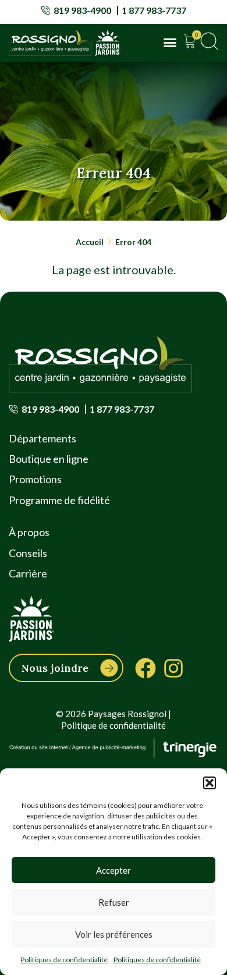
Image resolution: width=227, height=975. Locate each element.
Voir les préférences (113, 934)
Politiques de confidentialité (64, 959)
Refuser (113, 902)
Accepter (113, 870)
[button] (209, 783)
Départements (42, 438)
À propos (29, 532)
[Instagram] (173, 668)
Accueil (90, 242)
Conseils (28, 553)
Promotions (35, 479)
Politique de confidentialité (113, 725)
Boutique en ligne (48, 458)
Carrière (28, 573)
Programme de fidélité (59, 500)
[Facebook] (145, 668)
